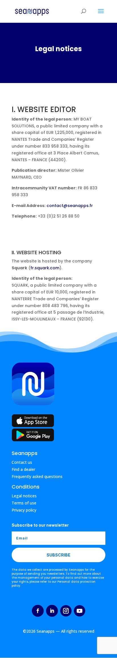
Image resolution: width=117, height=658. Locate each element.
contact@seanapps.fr (70, 205)
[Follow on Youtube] (79, 610)
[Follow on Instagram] (66, 610)
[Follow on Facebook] (38, 611)
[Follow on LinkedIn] (52, 611)
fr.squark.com (44, 268)
